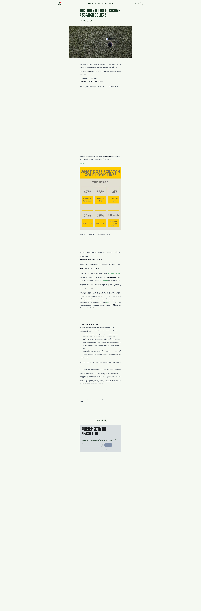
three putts (118, 354)
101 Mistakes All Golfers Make (114, 273)
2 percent (108, 302)
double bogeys (108, 156)
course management (104, 280)
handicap (90, 71)
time (114, 304)
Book (99, 3)
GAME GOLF (82, 163)
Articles (94, 3)
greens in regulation (87, 158)
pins (110, 86)
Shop (89, 3)
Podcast (111, 3)
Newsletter (104, 3)
